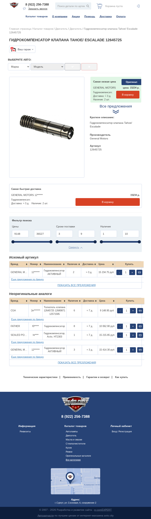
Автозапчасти (46, 515)
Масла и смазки (74, 439)
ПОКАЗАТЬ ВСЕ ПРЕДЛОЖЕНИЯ (76, 285)
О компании (59, 16)
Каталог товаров (37, 16)
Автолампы (72, 431)
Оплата (121, 16)
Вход (138, 6)
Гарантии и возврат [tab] (98, 377)
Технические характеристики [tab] (40, 377)
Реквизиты (25, 431)
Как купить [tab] (121, 377)
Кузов (69, 447)
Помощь (89, 16)
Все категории (73, 460)
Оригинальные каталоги (78, 456)
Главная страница (20, 28)
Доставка (106, 16)
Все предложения (116, 106)
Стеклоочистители (75, 443)
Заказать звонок (37, 8)
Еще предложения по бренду (27, 279)
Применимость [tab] (72, 377)
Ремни (69, 452)
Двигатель (61, 28)
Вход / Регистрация (122, 431)
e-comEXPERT (103, 509)
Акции (76, 16)
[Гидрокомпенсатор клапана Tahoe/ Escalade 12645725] (46, 127)
